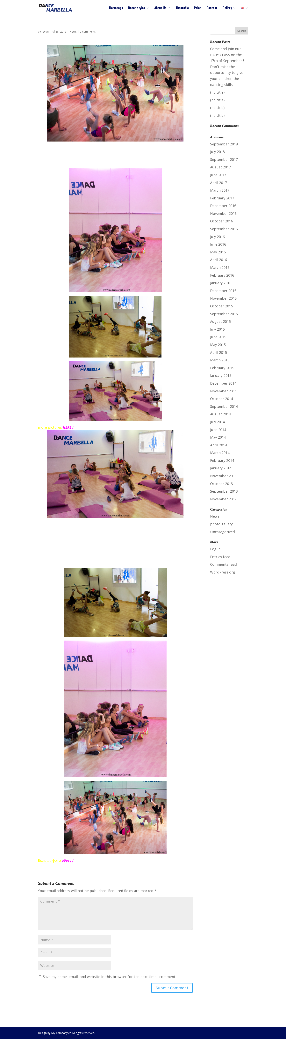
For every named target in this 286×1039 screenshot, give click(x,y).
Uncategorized (222, 531)
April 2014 (218, 445)
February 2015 (222, 368)
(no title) (217, 92)
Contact (211, 8)
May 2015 (218, 344)
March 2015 (219, 360)
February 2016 (222, 275)
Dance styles (136, 8)
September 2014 (224, 406)
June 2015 (218, 337)
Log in (215, 549)
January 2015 (220, 375)
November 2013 (223, 475)
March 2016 (219, 267)
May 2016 (218, 252)
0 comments (88, 31)
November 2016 (223, 213)
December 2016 (223, 205)
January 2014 (220, 468)
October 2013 (221, 483)
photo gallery (221, 524)
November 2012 (223, 499)
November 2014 (223, 391)
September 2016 (224, 229)
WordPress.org (222, 572)
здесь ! (67, 860)
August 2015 (220, 321)
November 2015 (223, 298)
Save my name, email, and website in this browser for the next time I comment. (109, 976)
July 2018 (217, 151)
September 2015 (224, 314)
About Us (160, 8)
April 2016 (218, 259)
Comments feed (223, 564)
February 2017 (222, 198)
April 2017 (218, 182)
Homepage (116, 8)
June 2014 (218, 429)
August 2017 (220, 167)
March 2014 (219, 452)
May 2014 (218, 437)
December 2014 (223, 383)
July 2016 (217, 236)
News (73, 31)
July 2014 (217, 421)
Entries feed (220, 556)
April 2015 (218, 352)
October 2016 (221, 221)
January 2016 (220, 283)
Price (197, 8)
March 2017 (219, 190)
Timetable (182, 8)
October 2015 (221, 306)
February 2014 (222, 460)
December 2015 (223, 290)
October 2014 (221, 398)
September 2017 (224, 159)
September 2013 (224, 491)
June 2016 (218, 244)
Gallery (227, 8)
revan (45, 31)
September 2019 (224, 144)
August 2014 (220, 414)
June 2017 (218, 175)
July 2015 (217, 329)
